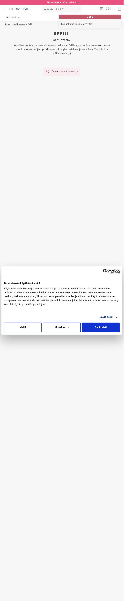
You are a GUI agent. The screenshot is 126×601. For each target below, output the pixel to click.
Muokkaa (60, 327)
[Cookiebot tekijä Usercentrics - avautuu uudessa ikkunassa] (105, 271)
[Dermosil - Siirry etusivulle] (19, 9)
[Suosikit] (107, 9)
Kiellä (23, 327)
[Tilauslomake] (101, 9)
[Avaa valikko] (5, 9)
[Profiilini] (113, 9)
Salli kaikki (101, 327)
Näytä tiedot (106, 316)
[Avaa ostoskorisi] (119, 9)
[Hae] (78, 9)
